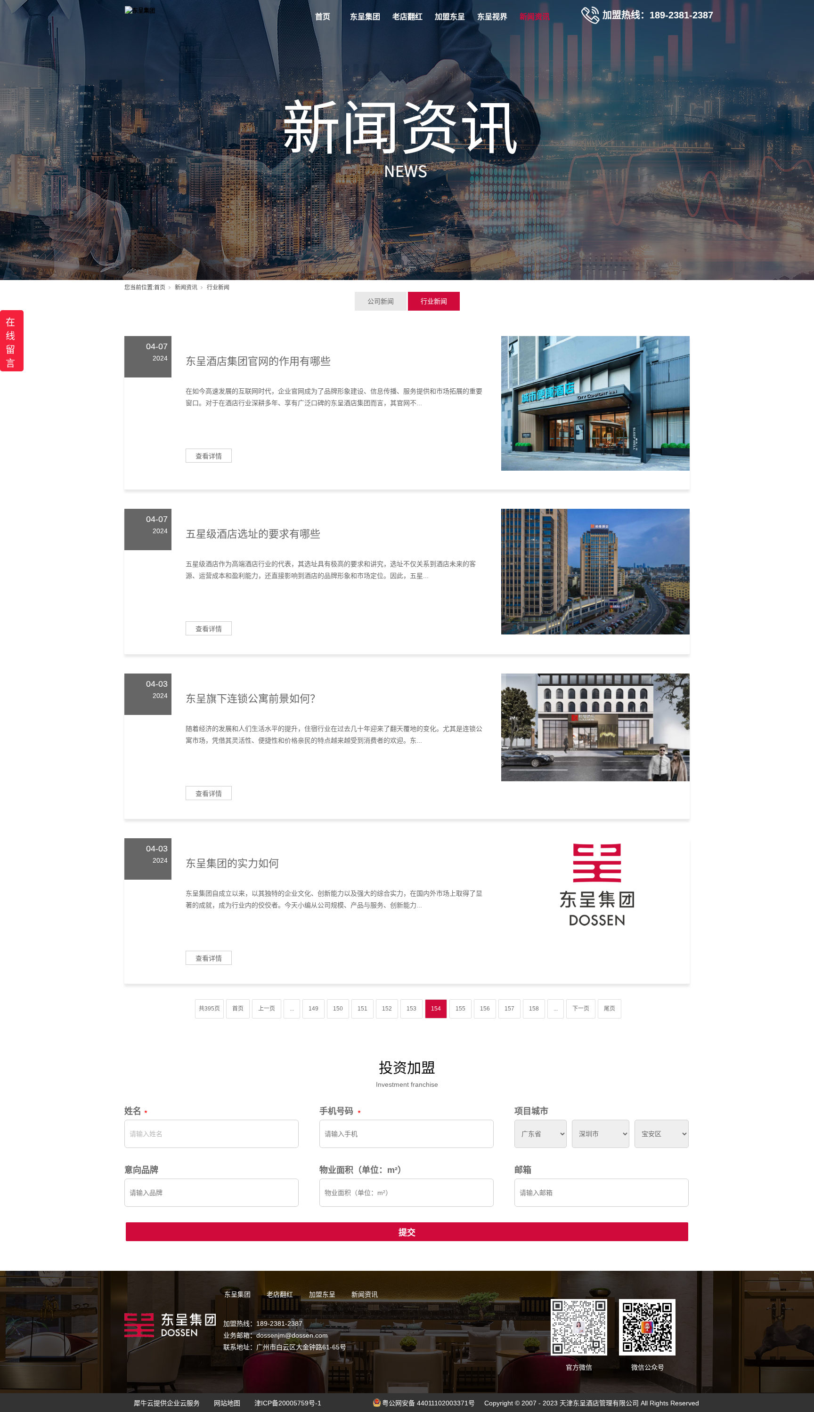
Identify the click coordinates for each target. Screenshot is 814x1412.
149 (313, 1008)
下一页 (580, 1008)
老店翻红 (407, 17)
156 (485, 1008)
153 (411, 1008)
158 (534, 1008)
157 (509, 1008)
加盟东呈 (450, 17)
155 (460, 1008)
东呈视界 (492, 17)
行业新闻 (434, 301)
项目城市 (531, 1111)
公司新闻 (380, 301)
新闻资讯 (535, 17)
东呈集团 (365, 17)
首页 (322, 17)
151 (362, 1008)
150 (338, 1008)
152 (387, 1008)
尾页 (609, 1008)
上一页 (266, 1008)
